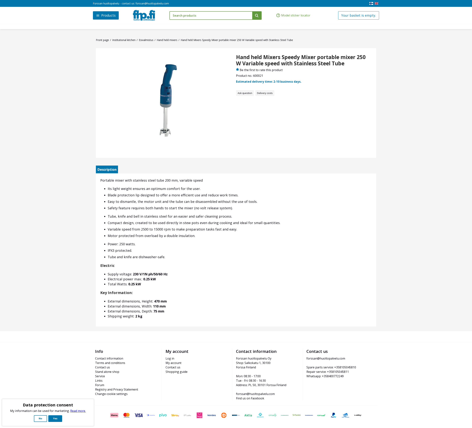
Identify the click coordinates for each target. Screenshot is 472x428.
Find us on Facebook (250, 398)
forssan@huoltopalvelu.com (152, 3)
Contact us (102, 367)
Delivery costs (265, 93)
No (40, 418)
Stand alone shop (107, 372)
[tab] (107, 169)
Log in (170, 358)
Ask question (245, 93)
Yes (55, 418)
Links (99, 381)
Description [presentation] (107, 169)
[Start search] (257, 15)
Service (100, 376)
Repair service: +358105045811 (327, 372)
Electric (107, 265)
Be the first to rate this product (261, 70)
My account (173, 363)
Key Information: (116, 292)
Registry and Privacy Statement (116, 389)
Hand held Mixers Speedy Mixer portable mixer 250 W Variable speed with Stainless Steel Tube (301, 60)
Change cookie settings (111, 394)
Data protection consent (48, 404)
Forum (99, 385)
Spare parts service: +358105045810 (331, 367)
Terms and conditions (110, 363)
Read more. (78, 411)
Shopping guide (177, 372)
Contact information (109, 358)
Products (108, 15)
